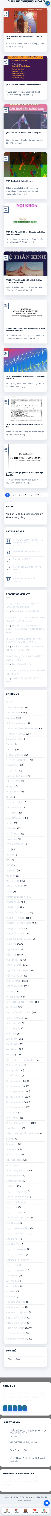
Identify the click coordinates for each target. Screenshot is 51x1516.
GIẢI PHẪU (11, 812)
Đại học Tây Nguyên (16, 775)
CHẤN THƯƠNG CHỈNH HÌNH (21, 728)
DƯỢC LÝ (11, 770)
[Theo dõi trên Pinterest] (24, 1408)
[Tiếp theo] (43, 495)
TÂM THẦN (11, 1112)
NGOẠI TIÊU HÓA (15, 928)
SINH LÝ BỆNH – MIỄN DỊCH (20, 1060)
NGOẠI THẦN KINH (15, 918)
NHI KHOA (11, 944)
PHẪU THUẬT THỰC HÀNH (20, 1002)
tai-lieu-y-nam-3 (14, 1091)
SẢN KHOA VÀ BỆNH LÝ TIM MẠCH (27, 568)
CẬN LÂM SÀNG (14, 707)
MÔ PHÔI (10, 875)
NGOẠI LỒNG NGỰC (16, 912)
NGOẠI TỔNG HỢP (15, 933)
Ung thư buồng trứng (17, 1196)
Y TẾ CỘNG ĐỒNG (15, 1333)
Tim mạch (11, 1144)
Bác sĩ (9, 702)
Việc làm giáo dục (15, 1307)
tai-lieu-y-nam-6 (14, 1107)
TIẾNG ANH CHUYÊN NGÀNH (21, 1133)
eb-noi (9, 796)
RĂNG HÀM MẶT (14, 1017)
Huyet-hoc (11, 839)
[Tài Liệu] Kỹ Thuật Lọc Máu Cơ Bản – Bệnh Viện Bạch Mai (24, 474)
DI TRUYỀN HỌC (14, 754)
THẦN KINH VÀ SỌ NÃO (18, 1123)
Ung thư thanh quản (16, 1249)
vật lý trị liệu (12, 1281)
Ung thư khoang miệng (18, 1228)
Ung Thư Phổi (13, 1244)
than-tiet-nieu (13, 1128)
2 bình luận (19, 582)
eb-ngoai (10, 786)
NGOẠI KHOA (12, 907)
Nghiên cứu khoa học (17, 896)
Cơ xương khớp (14, 739)
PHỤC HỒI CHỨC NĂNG (18, 1012)
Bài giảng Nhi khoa (22, 664)
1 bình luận (19, 545)
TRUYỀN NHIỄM (14, 1159)
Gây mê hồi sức (14, 807)
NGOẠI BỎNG (13, 902)
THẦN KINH (12, 1117)
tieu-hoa (10, 1138)
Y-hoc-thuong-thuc (16, 1338)
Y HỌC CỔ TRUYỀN (16, 1317)
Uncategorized (13, 1180)
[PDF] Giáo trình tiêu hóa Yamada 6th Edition (23, 85)
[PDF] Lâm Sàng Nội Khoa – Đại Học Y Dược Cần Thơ (24, 426)
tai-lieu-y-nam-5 (14, 1102)
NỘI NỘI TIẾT (13, 960)
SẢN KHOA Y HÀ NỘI (24, 578)
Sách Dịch (11, 1033)
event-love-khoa (14, 802)
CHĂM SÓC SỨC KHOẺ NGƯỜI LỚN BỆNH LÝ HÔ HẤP (25, 648)
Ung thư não (12, 1238)
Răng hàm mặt (13, 1023)
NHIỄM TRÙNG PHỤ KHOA (26, 551)
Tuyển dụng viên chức (17, 1170)
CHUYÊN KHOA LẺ (15, 733)
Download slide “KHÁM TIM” (26, 611)
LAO (8, 849)
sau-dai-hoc (12, 1049)
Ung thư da (12, 1207)
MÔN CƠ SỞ (12, 881)
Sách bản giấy (13, 1028)
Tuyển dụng (12, 1165)
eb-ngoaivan (12, 791)
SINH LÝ (10, 1054)
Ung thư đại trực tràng (17, 1217)
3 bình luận (19, 573)
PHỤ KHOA (11, 1007)
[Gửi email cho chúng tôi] (20, 1408)
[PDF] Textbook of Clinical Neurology (20, 181)
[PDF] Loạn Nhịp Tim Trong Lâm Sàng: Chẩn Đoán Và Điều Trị (25, 377)
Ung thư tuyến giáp (16, 1270)
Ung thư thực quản (15, 1254)
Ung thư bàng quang (16, 1191)
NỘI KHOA (11, 954)
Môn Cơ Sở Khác (14, 886)
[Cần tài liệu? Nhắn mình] (47, 1503)
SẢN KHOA (11, 1038)
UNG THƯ (11, 1186)
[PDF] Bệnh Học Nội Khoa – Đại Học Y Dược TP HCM (24, 37)
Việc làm (10, 1296)
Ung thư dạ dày (14, 1212)
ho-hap (9, 823)
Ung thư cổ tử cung (16, 1202)
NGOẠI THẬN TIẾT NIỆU (18, 923)
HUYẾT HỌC (12, 833)
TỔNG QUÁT (12, 1154)
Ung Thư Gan (13, 1223)
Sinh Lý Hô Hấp (14, 1065)
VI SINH (10, 1291)
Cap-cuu (10, 718)
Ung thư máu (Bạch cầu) (18, 1233)
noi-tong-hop (13, 996)
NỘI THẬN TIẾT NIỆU (17, 970)
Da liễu (9, 744)
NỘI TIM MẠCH (13, 981)
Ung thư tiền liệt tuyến (17, 1259)
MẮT (8, 860)
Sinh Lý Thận (12, 1070)
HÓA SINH (11, 828)
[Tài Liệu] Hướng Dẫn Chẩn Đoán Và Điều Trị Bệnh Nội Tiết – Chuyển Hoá (25, 329)
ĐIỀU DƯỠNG (13, 781)
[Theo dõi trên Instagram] (10, 1408)
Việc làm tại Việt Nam (17, 1312)
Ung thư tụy (12, 1265)
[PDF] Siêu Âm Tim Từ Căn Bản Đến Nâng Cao (23, 133)
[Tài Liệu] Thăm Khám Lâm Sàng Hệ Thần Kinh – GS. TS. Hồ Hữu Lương (24, 281)
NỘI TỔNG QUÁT (14, 986)
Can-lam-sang (13, 712)
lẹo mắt (10, 854)
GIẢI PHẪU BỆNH (15, 817)
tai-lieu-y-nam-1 (14, 1081)
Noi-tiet (10, 991)
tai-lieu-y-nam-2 (14, 1086)
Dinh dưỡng (12, 765)
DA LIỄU (10, 749)
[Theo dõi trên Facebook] (5, 1408)
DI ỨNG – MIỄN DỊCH (17, 760)
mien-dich (11, 870)
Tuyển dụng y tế (14, 1175)
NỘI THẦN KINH (14, 965)
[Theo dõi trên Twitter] (15, 1408)
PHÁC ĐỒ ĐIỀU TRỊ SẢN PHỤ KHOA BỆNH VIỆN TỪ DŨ (28, 541)
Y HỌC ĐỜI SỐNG (15, 1328)
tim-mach (11, 1149)
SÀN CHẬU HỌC (21, 559)
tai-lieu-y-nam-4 (14, 1096)
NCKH (9, 891)
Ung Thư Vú (12, 1275)
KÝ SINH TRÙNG (14, 844)
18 (37, 495)
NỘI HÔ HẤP (12, 949)
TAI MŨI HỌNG (13, 1075)
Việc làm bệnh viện (15, 1301)
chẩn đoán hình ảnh (16, 723)
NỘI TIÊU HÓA (13, 975)
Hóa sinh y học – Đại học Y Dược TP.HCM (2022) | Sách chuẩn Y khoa (25, 629)
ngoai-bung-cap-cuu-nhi (18, 939)
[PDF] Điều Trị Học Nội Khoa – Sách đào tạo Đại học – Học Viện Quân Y (25, 233)
